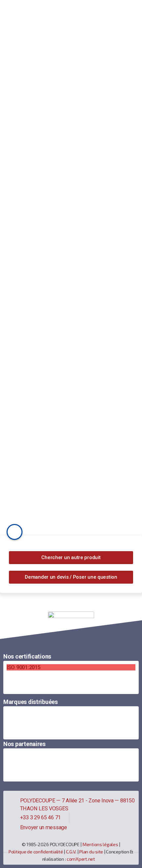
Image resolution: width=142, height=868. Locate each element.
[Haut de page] (71, 626)
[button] (71, 557)
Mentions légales (100, 844)
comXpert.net (81, 859)
